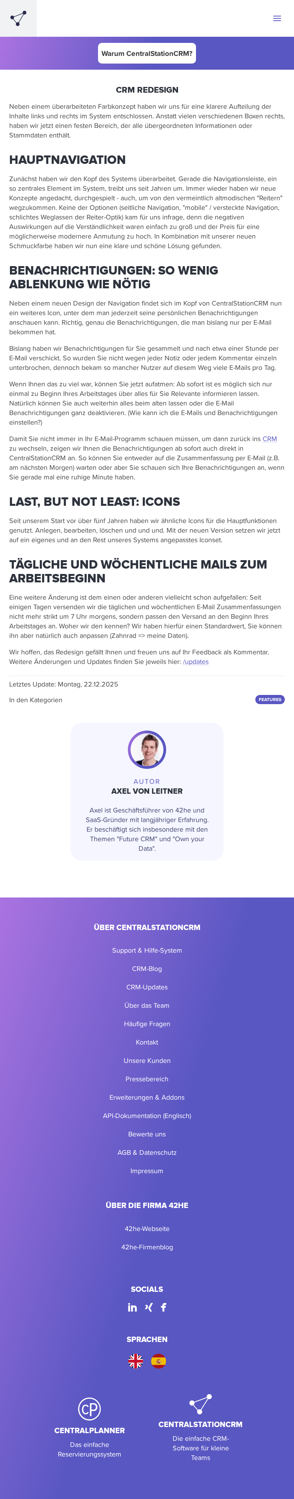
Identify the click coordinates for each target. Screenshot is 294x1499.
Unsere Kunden (147, 1060)
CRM (270, 438)
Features (270, 699)
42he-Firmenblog (147, 1247)
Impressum (147, 1170)
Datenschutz (158, 1152)
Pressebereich (147, 1079)
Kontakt (147, 1042)
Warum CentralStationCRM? (147, 53)
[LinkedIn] (132, 1308)
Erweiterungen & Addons (147, 1097)
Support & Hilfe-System (147, 950)
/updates (196, 661)
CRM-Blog (147, 968)
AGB (124, 1152)
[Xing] (149, 1308)
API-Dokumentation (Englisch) (147, 1115)
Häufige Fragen (147, 1023)
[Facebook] (164, 1308)
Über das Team (147, 1005)
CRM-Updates (147, 987)
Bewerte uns (147, 1134)
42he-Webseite (147, 1228)
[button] (277, 18)
